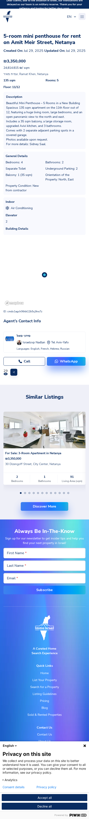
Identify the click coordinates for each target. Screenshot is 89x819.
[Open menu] (82, 16)
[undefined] (21, 493)
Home (44, 673)
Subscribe (44, 590)
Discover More (44, 506)
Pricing (44, 701)
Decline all (44, 806)
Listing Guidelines (45, 694)
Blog (44, 708)
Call (27, 361)
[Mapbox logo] (14, 303)
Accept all (45, 797)
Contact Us (44, 734)
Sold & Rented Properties (44, 715)
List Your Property (44, 680)
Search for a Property (44, 687)
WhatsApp (69, 361)
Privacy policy (46, 787)
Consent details (13, 787)
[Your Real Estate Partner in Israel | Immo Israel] (7, 16)
